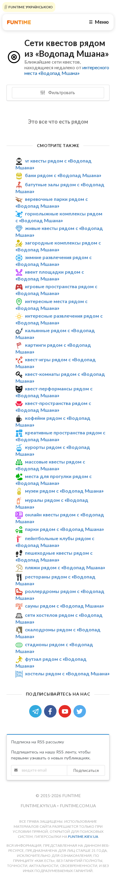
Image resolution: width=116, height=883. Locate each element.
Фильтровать (61, 92)
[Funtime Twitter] (80, 710)
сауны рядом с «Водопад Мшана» (64, 606)
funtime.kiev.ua (83, 836)
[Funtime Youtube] (66, 710)
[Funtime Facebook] (51, 710)
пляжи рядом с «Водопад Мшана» (65, 567)
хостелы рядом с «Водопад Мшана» (67, 673)
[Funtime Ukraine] (19, 22)
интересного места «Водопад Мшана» (66, 70)
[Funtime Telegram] (36, 710)
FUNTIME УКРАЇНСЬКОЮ (30, 7)
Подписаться (86, 770)
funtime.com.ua (78, 805)
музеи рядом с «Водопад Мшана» (64, 490)
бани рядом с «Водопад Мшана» (63, 175)
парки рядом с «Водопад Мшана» (64, 529)
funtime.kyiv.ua (39, 805)
